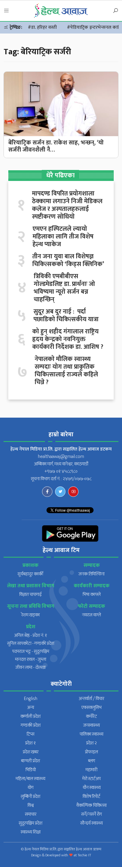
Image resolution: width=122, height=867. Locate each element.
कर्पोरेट (91, 716)
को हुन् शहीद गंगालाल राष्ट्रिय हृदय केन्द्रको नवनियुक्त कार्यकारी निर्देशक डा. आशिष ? (67, 339)
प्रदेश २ (91, 743)
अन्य (30, 708)
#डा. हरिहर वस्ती (42, 27)
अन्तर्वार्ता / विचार (91, 699)
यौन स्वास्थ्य (92, 788)
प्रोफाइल (91, 752)
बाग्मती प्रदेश (30, 761)
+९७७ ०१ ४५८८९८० (61, 471)
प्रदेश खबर (30, 752)
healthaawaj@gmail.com (61, 457)
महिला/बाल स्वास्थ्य (30, 779)
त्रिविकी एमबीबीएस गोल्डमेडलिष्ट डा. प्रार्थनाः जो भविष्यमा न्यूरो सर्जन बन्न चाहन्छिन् (64, 288)
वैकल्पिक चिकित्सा (91, 805)
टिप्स (30, 734)
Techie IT (84, 855)
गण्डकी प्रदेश (31, 725)
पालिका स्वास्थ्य (91, 734)
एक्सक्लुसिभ (91, 708)
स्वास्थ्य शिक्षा (31, 832)
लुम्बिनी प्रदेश (30, 797)
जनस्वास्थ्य (91, 725)
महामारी (91, 770)
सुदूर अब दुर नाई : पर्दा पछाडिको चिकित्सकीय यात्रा (66, 315)
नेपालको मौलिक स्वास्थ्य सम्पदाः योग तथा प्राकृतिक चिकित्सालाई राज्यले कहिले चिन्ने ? (66, 370)
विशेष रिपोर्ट (91, 797)
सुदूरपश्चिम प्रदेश (30, 823)
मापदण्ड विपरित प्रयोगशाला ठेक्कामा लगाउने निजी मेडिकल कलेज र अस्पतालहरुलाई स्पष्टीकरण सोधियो (67, 205)
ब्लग (91, 761)
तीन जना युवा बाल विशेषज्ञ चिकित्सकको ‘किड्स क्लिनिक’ (68, 260)
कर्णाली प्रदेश (30, 716)
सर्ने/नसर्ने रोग (91, 814)
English (30, 699)
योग (30, 788)
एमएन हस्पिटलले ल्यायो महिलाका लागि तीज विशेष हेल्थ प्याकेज (63, 236)
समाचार (30, 814)
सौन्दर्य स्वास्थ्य (91, 823)
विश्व (31, 805)
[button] (6, 11)
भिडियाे (30, 770)
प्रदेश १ (30, 743)
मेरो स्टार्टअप (91, 779)
